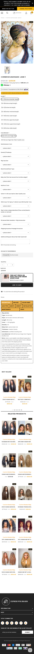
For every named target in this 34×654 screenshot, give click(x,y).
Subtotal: (3, 268)
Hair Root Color (5, 185)
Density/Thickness (6, 152)
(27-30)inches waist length (9, 116)
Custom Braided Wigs (9, 397)
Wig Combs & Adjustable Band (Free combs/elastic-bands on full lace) (15, 211)
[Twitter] (7, 623)
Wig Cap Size (4, 160)
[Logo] (17, 12)
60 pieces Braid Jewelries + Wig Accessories (13, 220)
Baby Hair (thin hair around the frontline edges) (14, 177)
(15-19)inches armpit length (9, 103)
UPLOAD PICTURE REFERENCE (8, 251)
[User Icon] (26, 13)
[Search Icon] (7, 13)
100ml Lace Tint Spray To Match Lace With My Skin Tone (16, 202)
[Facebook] (2, 623)
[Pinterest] (21, 623)
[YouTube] (25, 623)
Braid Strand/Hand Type (7, 169)
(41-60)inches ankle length (9, 128)
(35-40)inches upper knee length (10, 124)
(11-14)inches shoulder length (10, 99)
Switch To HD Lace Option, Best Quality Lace (13, 193)
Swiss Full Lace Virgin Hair (8, 136)
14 (4, 291)
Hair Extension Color (6, 144)
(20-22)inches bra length (8, 107)
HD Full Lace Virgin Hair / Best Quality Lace (12, 140)
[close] (32, 3)
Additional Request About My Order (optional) (14, 237)
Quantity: (3, 262)
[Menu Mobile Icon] (2, 13)
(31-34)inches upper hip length (10, 120)
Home (2, 18)
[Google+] (11, 623)
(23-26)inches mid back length (10, 111)
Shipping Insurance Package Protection (12, 228)
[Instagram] (16, 623)
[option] (17, 42)
